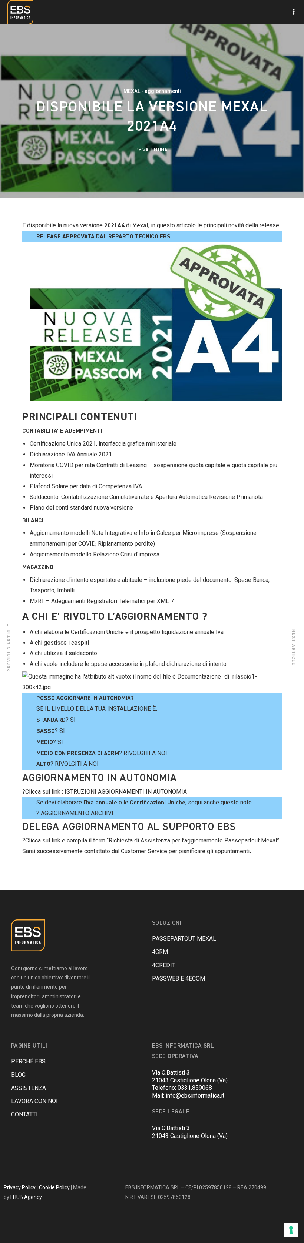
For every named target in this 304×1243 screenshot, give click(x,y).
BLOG (18, 1074)
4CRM (160, 951)
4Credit (163, 965)
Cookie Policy (54, 1187)
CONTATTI (24, 1114)
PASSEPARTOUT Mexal (184, 938)
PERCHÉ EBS (28, 1061)
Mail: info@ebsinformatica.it (188, 1095)
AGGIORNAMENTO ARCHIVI (77, 813)
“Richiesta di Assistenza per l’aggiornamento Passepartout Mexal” (193, 840)
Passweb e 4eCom (178, 978)
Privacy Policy (20, 1187)
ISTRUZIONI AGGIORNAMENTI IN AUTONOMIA (126, 791)
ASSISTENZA (28, 1088)
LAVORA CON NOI (34, 1101)
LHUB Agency (26, 1197)
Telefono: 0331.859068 (182, 1087)
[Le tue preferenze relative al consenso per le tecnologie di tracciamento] (291, 1230)
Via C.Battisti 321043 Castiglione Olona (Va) (190, 1076)
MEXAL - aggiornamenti (152, 91)
